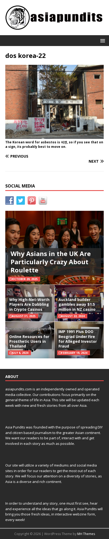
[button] (102, 40)
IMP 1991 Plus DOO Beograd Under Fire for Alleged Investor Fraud (77, 339)
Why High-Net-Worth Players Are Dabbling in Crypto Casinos (29, 304)
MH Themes (86, 534)
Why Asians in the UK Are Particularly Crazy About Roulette (51, 261)
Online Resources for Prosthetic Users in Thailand (29, 341)
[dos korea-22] (54, 135)
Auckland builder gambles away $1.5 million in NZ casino (77, 304)
